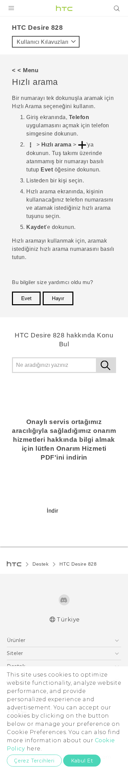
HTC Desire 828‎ (78, 564)
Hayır (58, 298)
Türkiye (68, 619)
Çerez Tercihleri (34, 761)
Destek (40, 564)
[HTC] (64, 8)
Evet (26, 298)
